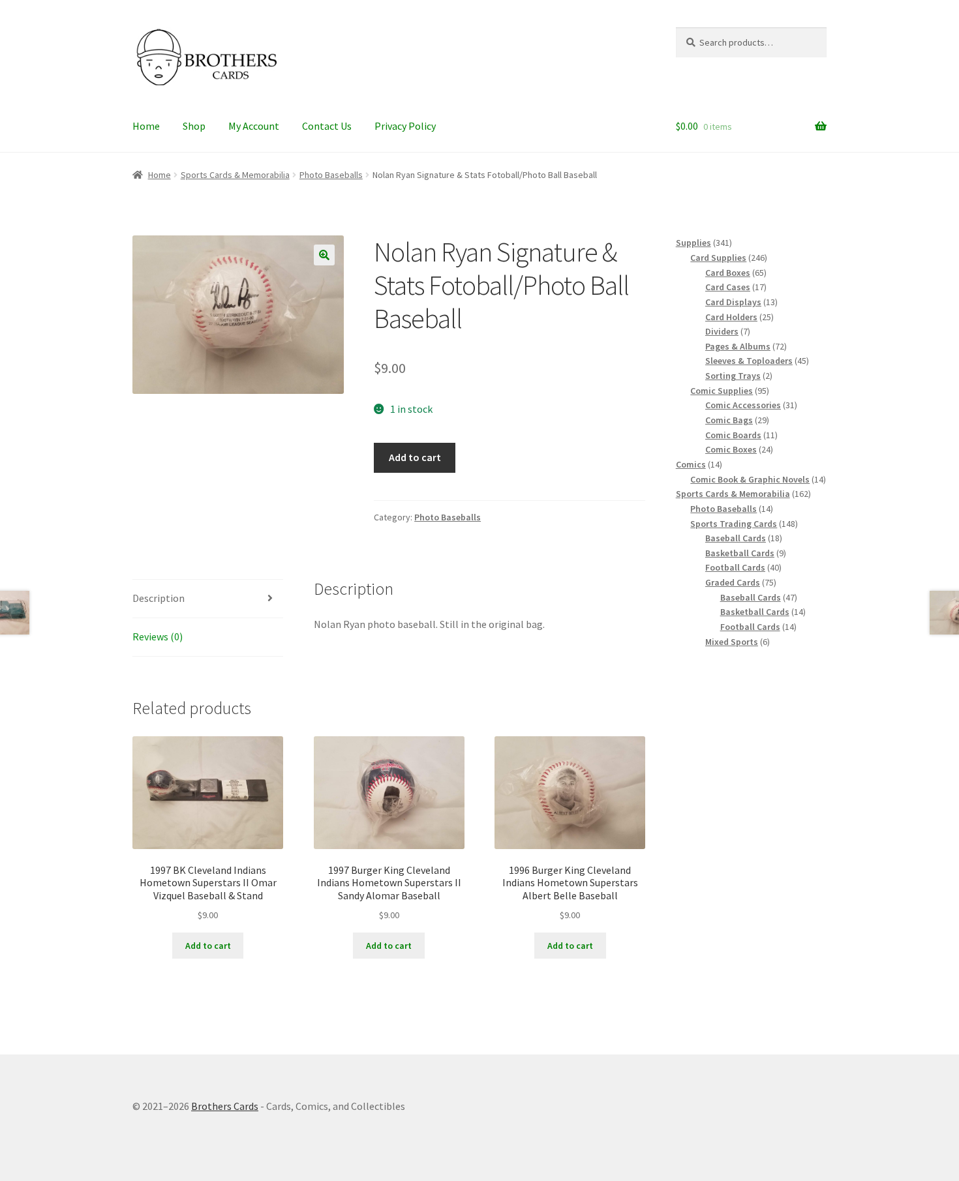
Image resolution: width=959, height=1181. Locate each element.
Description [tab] (158, 598)
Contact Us (327, 125)
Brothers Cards (224, 1106)
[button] (324, 255)
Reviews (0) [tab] (157, 636)
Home (146, 125)
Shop (194, 125)
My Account (253, 125)
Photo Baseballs (331, 175)
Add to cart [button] (208, 945)
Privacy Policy (405, 125)
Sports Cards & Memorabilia (235, 175)
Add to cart (415, 457)
